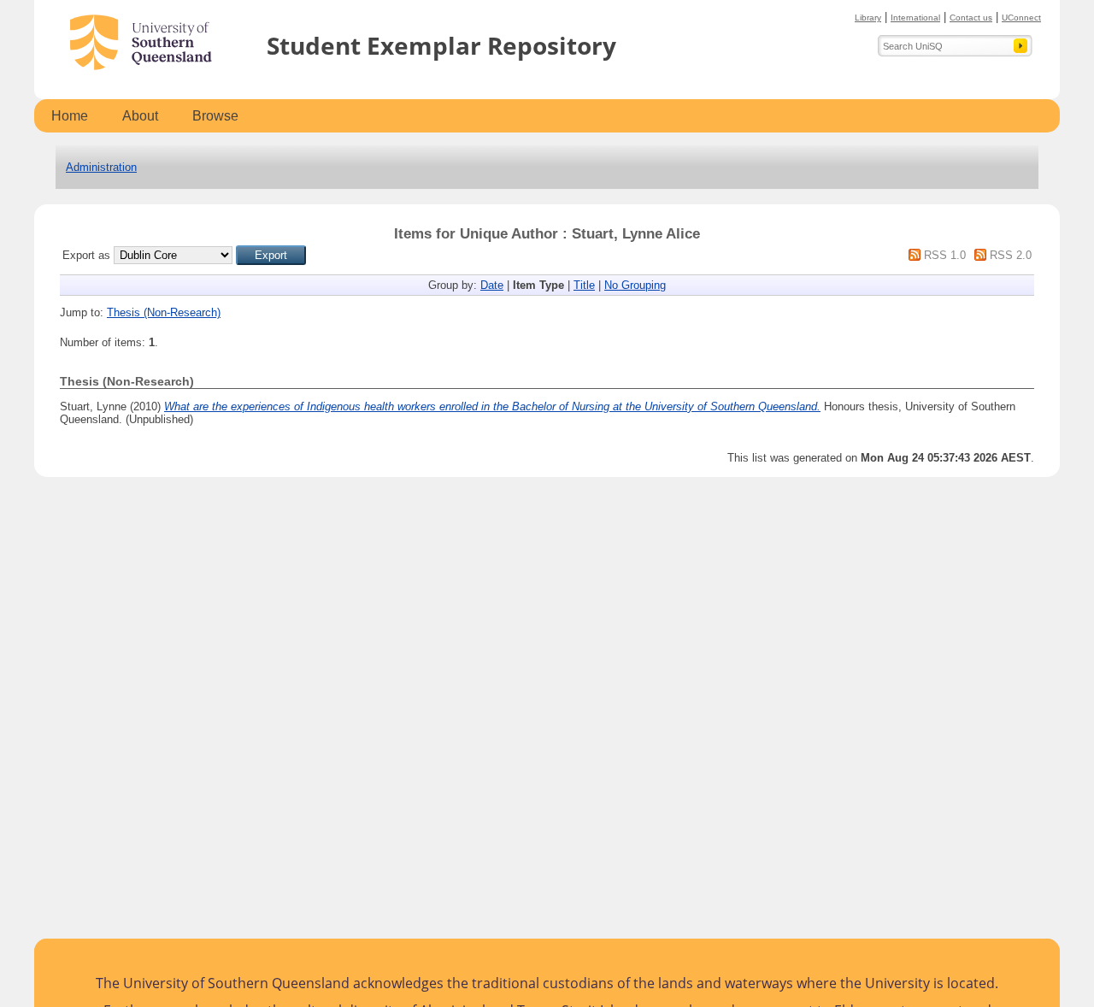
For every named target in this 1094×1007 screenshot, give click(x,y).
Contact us (971, 17)
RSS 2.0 (1011, 255)
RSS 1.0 (945, 255)
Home (69, 116)
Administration (101, 167)
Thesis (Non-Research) (164, 312)
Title (584, 285)
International (915, 17)
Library (868, 17)
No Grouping (635, 285)
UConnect (1021, 17)
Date (491, 285)
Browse (215, 116)
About (140, 116)
